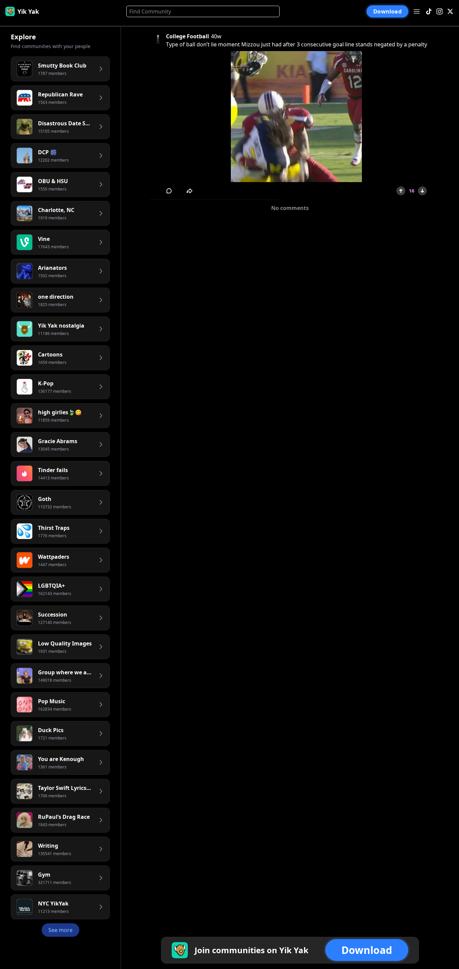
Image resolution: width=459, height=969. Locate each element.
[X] (450, 11)
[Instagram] (439, 11)
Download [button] (387, 11)
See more (60, 930)
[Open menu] (416, 11)
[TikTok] (428, 11)
